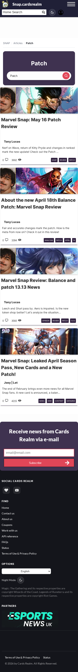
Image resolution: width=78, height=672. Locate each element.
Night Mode (9, 580)
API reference (10, 536)
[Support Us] (6, 490)
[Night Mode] (52, 12)
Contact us (8, 513)
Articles (18, 43)
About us (7, 519)
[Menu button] (71, 8)
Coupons (7, 524)
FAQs (5, 542)
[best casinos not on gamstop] (30, 618)
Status (5, 547)
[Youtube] (16, 490)
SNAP (6, 43)
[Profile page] (61, 12)
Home (5, 507)
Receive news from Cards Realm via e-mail (39, 435)
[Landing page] (5, 4)
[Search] (66, 75)
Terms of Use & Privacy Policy (19, 553)
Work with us (9, 530)
